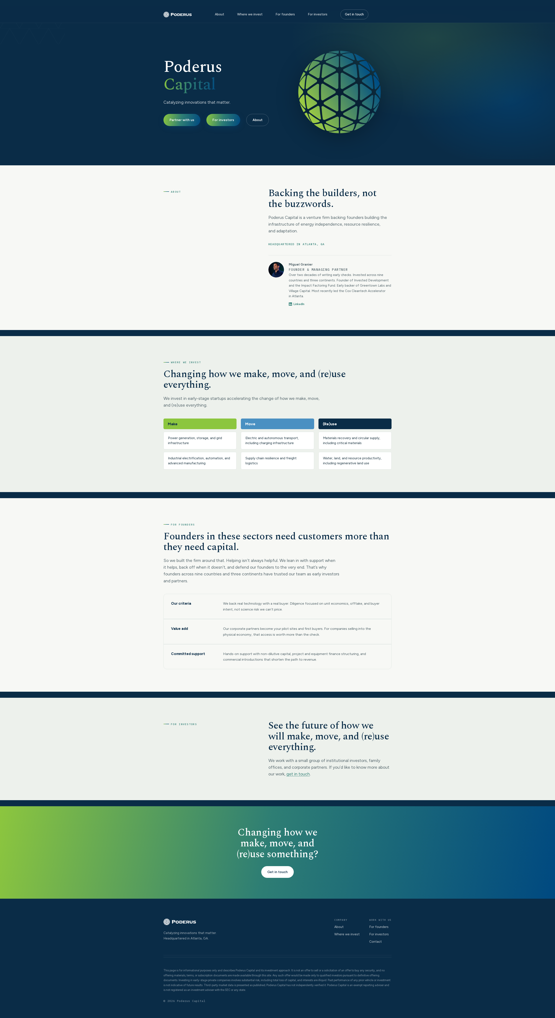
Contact (375, 942)
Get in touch (354, 14)
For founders (285, 14)
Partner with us (182, 120)
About (219, 14)
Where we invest (250, 14)
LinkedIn (299, 304)
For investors (317, 14)
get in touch (298, 774)
